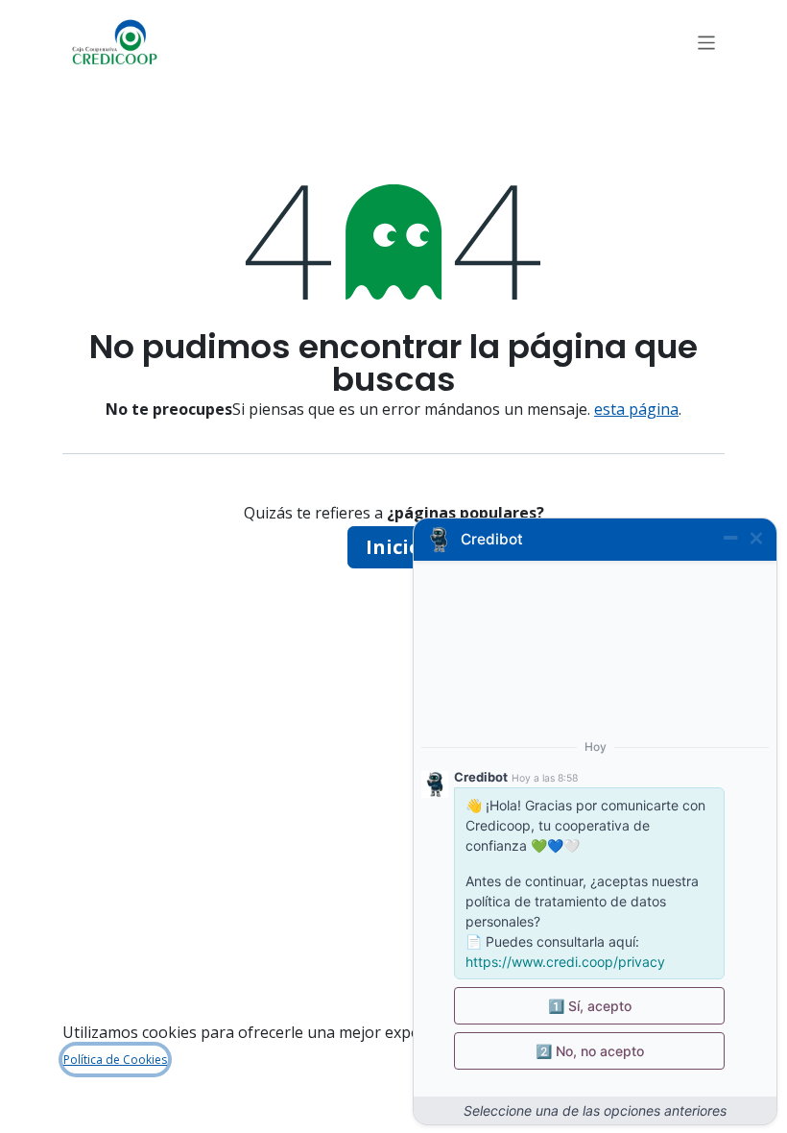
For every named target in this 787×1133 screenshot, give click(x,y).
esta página (636, 409)
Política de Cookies (115, 1059)
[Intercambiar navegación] (707, 41)
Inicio (393, 547)
